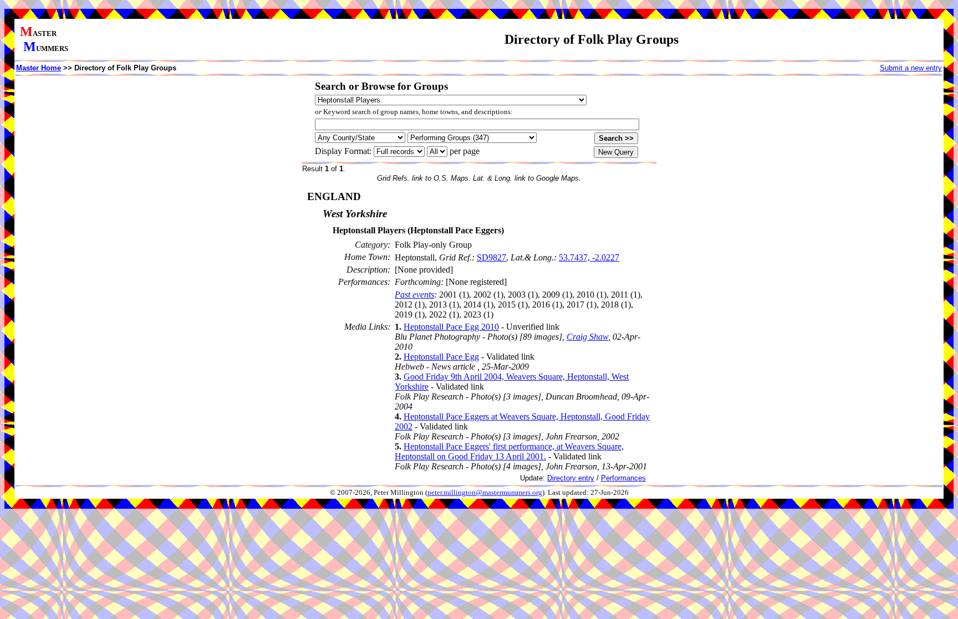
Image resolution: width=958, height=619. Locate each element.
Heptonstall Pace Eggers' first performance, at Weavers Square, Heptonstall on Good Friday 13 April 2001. (509, 451)
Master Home (38, 68)
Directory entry (570, 478)
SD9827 (491, 257)
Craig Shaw (587, 336)
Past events (414, 294)
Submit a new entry (911, 68)
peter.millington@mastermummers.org (484, 493)
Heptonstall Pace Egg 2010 (451, 326)
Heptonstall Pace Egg (441, 356)
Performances (623, 478)
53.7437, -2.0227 (589, 257)
